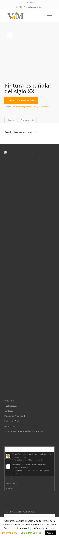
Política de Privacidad (14, 415)
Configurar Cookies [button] (31, 532)
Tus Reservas (10, 405)
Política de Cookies (13, 421)
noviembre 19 (44, 107)
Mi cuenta (30, 2)
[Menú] (47, 15)
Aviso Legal (9, 426)
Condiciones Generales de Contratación (23, 431)
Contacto (8, 410)
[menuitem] (30, 2)
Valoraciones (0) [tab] (27, 120)
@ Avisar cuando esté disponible (21, 100)
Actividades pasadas (22, 107)
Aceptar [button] (50, 532)
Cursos (34, 107)
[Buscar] (40, 15)
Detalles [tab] (11, 120)
